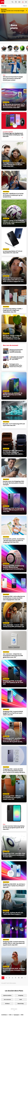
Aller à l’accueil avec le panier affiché (16, 2)
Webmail (19, 2)
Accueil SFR (2, 2)
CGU (10, 1015)
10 (18, 978)
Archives (4, 1015)
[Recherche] (12, 2)
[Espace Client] (23, 2)
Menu (26, 2)
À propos (16, 1015)
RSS (22, 1015)
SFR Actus (3, 6)
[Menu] (26, 2)
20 (22, 978)
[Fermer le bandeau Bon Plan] (26, 10)
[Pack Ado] (14, 126)
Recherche (12, 2)
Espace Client (23, 2)
